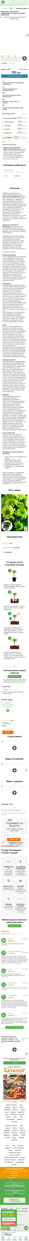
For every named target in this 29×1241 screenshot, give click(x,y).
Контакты (21, 1145)
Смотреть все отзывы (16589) (14, 1027)
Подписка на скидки (14, 1152)
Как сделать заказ (22, 1211)
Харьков (8, 1107)
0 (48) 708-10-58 (9, 1186)
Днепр (21, 1107)
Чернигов (19, 1119)
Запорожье (7, 1110)
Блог (7, 1145)
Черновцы (22, 1133)
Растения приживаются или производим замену (9, 89)
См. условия (20, 892)
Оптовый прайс (19, 1162)
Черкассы (15, 1110)
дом (11, 543)
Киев (21, 1105)
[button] (21, 137)
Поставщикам (9, 1162)
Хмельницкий (10, 1119)
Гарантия (7, 1148)
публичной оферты (15, 483)
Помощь (22, 1157)
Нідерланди (8, 552)
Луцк (6, 1114)
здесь (23, 682)
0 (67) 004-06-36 (20, 1186)
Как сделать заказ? (10, 1160)
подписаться (13, 839)
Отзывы (10, 1150)
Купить (8, 732)
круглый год (17, 175)
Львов (6, 1112)
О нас (13, 1145)
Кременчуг (16, 1135)
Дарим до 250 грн (14, 1155)
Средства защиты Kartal (11, 1157)
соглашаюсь (12, 842)
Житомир (14, 1121)
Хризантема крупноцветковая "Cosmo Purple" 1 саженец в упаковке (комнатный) (7, 723)
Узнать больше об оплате (10, 159)
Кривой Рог (21, 1112)
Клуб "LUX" (18, 1150)
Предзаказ (21, 1160)
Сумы (21, 1117)
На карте (16, 1195)
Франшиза (4, 1208)
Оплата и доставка (18, 1148)
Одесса (15, 1107)
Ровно (15, 1117)
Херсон (23, 1110)
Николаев (13, 1114)
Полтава (8, 1117)
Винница (13, 1112)
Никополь (21, 1114)
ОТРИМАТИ (9, 1224)
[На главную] (3, 2)
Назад (5, 8)
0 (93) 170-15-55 (19, 1185)
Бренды (14, 1164)
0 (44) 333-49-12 (9, 1185)
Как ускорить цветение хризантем (11, 810)
